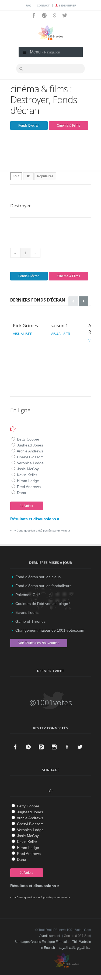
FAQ (28, 5)
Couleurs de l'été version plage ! (42, 603)
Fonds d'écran (29, 125)
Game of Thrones (30, 621)
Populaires (45, 176)
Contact (43, 5)
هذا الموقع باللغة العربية (74, 948)
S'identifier (67, 5)
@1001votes (50, 702)
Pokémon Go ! (27, 595)
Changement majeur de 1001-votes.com (49, 630)
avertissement (49, 936)
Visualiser (23, 334)
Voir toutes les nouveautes (38, 643)
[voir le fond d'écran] (58, 195)
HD (28, 176)
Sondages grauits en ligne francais (41, 942)
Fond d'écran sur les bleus (38, 577)
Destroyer (20, 206)
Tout (16, 176)
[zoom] (43, 195)
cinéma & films (68, 125)
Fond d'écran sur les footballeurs (43, 586)
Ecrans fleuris (27, 612)
